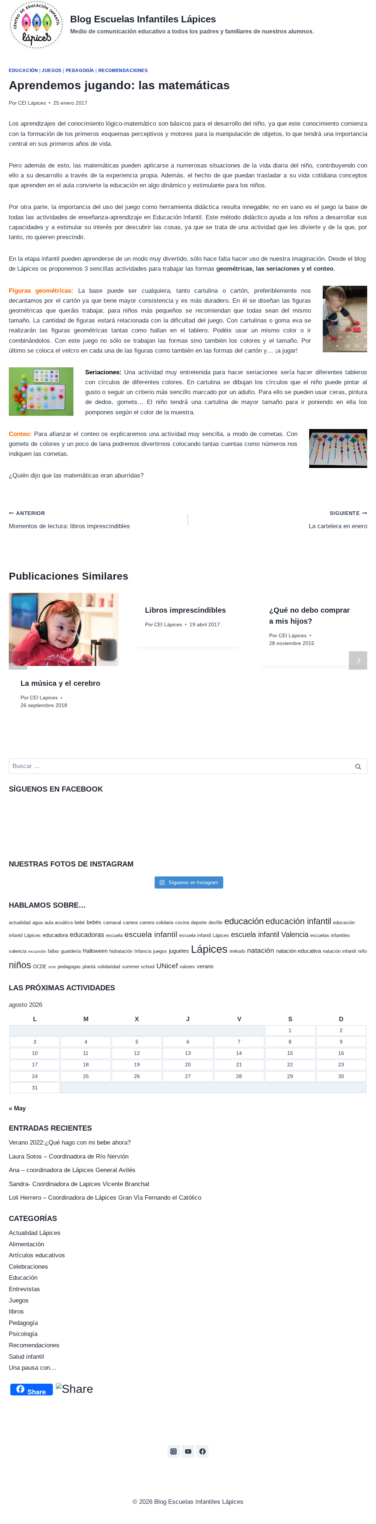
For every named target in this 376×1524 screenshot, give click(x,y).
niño (362, 951)
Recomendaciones (123, 70)
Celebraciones (28, 1266)
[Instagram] (173, 1451)
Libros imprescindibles (185, 610)
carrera (130, 922)
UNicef (167, 966)
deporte (199, 922)
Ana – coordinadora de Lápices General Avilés (72, 1170)
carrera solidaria (156, 922)
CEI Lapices (44, 697)
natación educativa (298, 951)
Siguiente (358, 660)
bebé (80, 922)
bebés (94, 922)
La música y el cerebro (60, 683)
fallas (53, 951)
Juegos (52, 70)
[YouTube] (188, 1451)
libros (16, 1311)
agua (37, 922)
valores (187, 966)
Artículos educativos (37, 1255)
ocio (52, 967)
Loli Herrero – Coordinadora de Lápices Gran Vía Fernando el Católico (105, 1197)
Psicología (23, 1333)
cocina (182, 922)
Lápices (209, 949)
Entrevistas (24, 1289)
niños (20, 965)
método (237, 951)
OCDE (40, 966)
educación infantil (298, 921)
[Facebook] (202, 1451)
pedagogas (69, 966)
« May (17, 1108)
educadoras (87, 934)
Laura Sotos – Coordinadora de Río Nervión (69, 1156)
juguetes (179, 951)
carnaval (112, 922)
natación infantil (339, 951)
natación (260, 950)
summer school (138, 966)
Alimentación (26, 1244)
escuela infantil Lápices (204, 935)
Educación (23, 70)
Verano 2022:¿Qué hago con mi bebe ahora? (70, 1142)
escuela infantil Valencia (269, 934)
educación (244, 921)
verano (205, 966)
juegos (160, 951)
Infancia (142, 951)
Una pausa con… (32, 1367)
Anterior (18, 660)
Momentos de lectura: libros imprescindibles (69, 520)
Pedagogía (80, 70)
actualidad (19, 922)
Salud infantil (26, 1356)
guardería (71, 951)
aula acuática (58, 922)
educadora (55, 935)
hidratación (121, 951)
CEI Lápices (32, 103)
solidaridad (108, 966)
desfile (216, 922)
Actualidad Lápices (35, 1232)
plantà (89, 966)
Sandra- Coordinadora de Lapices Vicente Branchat (79, 1184)
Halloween (95, 951)
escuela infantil (150, 934)
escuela (114, 935)
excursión (37, 951)
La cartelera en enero (338, 520)
